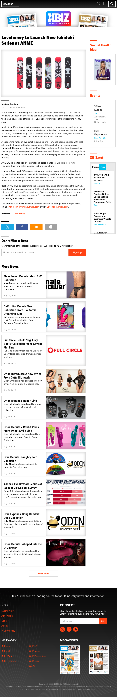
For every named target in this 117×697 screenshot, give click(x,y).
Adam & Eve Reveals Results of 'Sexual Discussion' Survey (23, 486)
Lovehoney (19, 213)
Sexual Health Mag (100, 47)
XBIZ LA (33, 646)
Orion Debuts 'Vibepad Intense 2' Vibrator (23, 546)
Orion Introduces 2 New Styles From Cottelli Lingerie (22, 375)
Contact (5, 620)
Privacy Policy (8, 630)
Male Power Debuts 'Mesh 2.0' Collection (23, 278)
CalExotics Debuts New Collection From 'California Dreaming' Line (20, 310)
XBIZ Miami (35, 651)
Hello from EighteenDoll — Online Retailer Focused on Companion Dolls (102, 197)
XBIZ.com (6, 646)
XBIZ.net (96, 157)
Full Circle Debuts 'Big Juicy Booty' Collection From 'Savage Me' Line (23, 344)
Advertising (7, 615)
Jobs (103, 166)
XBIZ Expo (34, 661)
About (4, 625)
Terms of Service (83, 689)
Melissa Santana (10, 104)
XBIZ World (6, 656)
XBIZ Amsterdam (37, 656)
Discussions (95, 166)
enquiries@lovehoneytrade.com (23, 206)
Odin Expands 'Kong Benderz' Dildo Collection (22, 516)
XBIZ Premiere (8, 661)
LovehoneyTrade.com (57, 206)
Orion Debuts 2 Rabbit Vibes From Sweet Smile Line (21, 429)
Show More (43, 573)
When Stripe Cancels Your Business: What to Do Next (102, 217)
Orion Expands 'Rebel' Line (20, 400)
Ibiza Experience (100, 132)
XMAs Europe (98, 107)
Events (95, 95)
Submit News (8, 610)
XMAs (32, 666)
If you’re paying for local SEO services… (101, 177)
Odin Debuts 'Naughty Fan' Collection (20, 459)
